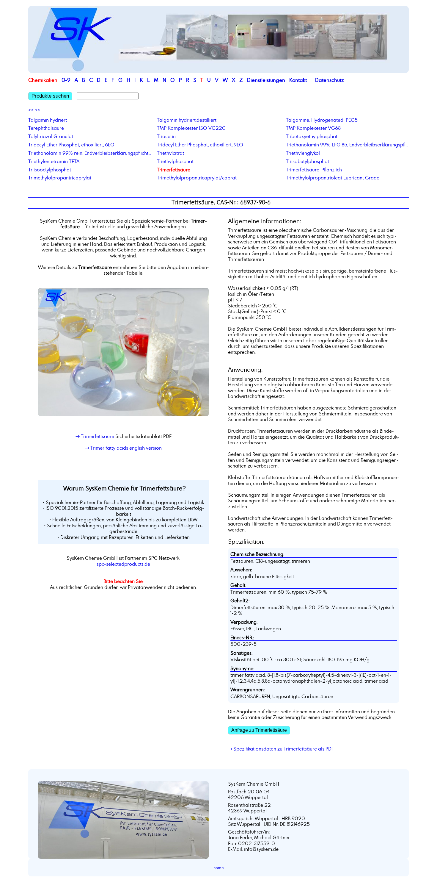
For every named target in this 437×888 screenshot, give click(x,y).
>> (37, 110)
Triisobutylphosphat (307, 161)
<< (31, 110)
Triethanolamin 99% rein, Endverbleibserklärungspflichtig (89, 153)
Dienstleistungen (266, 79)
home (218, 867)
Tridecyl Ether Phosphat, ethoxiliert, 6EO (71, 145)
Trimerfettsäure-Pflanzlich (314, 170)
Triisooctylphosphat (49, 170)
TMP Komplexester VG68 (313, 128)
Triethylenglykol (303, 153)
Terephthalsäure (46, 128)
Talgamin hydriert (47, 120)
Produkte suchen (50, 96)
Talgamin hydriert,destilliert (186, 120)
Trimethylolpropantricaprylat (59, 178)
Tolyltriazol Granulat (50, 136)
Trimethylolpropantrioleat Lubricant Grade (332, 178)
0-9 (66, 79)
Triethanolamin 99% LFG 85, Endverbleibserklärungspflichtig (347, 145)
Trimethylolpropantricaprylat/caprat (197, 178)
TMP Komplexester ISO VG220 (191, 128)
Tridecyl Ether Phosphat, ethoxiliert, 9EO (200, 145)
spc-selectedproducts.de (123, 564)
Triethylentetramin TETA (53, 161)
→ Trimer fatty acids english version (123, 448)
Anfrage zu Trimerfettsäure (259, 730)
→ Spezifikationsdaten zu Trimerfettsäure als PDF (281, 749)
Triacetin (166, 136)
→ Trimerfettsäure (95, 436)
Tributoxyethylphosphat (311, 136)
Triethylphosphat (175, 161)
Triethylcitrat (170, 153)
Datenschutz (329, 79)
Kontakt (298, 79)
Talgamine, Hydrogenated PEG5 (322, 120)
